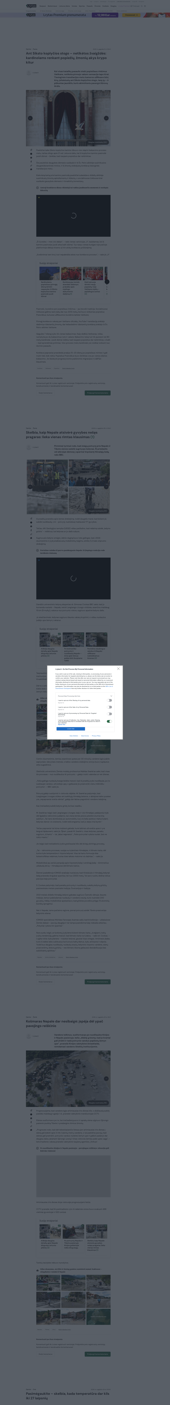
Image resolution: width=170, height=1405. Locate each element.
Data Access (85, 736)
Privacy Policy (96, 736)
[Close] (119, 669)
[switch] (109, 700)
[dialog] (85, 702)
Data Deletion (74, 736)
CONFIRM (70, 729)
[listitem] (85, 696)
